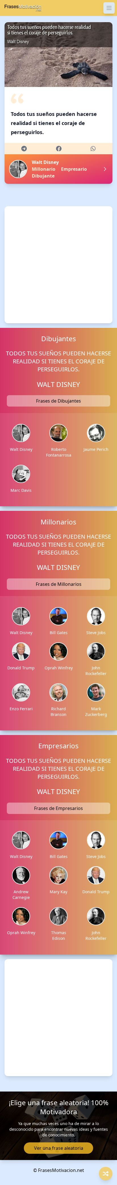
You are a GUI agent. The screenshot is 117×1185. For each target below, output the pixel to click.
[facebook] (59, 148)
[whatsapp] (93, 148)
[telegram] (24, 148)
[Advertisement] (58, 264)
